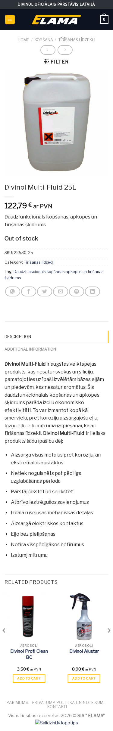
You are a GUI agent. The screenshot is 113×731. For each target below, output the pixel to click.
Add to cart (29, 678)
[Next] (109, 642)
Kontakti (57, 707)
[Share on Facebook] (28, 291)
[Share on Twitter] (44, 291)
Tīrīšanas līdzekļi (76, 40)
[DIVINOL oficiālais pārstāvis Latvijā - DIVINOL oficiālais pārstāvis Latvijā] (57, 19)
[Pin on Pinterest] (76, 291)
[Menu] (10, 20)
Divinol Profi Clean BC (29, 654)
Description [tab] (18, 336)
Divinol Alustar (84, 651)
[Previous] (4, 642)
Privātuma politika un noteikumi (68, 702)
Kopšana (44, 40)
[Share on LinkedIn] (92, 291)
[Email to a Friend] (60, 291)
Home (23, 40)
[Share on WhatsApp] (12, 291)
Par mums (17, 702)
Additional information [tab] (30, 349)
